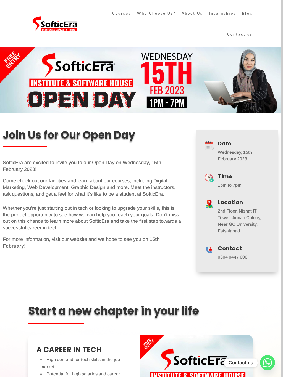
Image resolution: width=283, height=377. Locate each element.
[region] (141, 188)
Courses (121, 13)
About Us (192, 13)
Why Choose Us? (156, 13)
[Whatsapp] (267, 362)
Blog (247, 13)
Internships (222, 13)
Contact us (240, 34)
